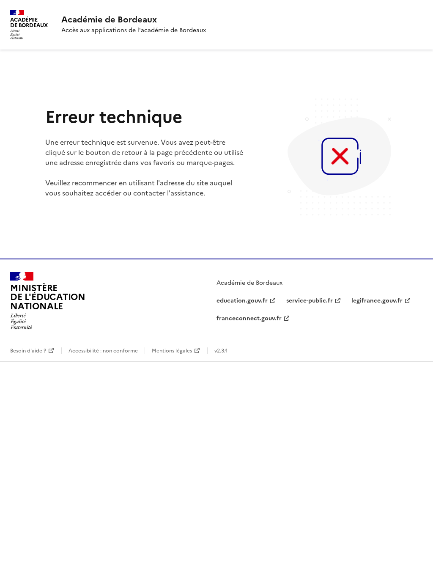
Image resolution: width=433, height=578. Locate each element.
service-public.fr (309, 300)
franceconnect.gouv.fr (249, 318)
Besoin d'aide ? (28, 351)
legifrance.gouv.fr (377, 300)
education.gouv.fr (242, 300)
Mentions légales (172, 351)
